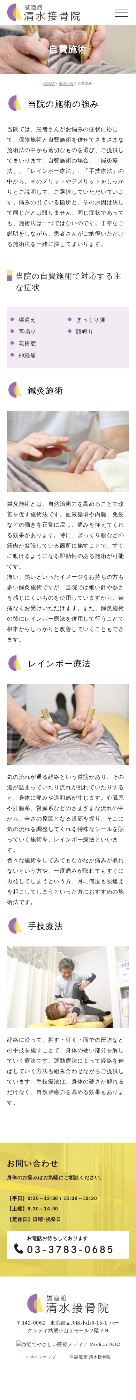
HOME (49, 84)
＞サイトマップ (40, 1356)
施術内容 (66, 84)
